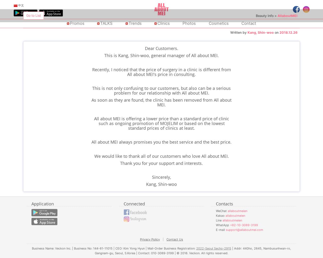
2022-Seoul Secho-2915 (213, 248)
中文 (20, 5)
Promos (77, 23)
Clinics (163, 23)
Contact (248, 23)
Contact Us (174, 239)
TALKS (106, 23)
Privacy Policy (150, 239)
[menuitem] (19, 5)
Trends (135, 23)
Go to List (33, 15)
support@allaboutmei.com (244, 230)
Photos (189, 23)
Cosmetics (219, 23)
